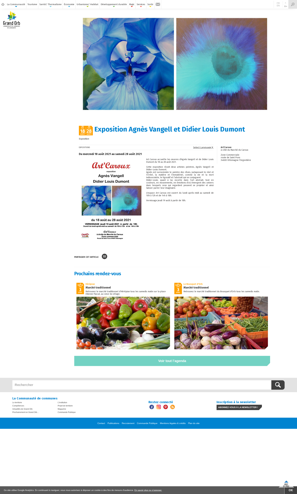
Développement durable (114, 4)
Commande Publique (67, 412)
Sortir (150, 4)
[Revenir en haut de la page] (286, 483)
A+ (285, 6)
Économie (69, 4)
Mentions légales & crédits (173, 423)
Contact (101, 423)
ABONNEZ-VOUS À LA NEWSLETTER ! (238, 407)
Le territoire (17, 402)
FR (278, 3)
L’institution (62, 402)
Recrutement (128, 423)
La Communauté (16, 4)
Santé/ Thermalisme (50, 4)
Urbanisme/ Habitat (87, 4)
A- (285, 3)
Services (141, 4)
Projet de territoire (65, 406)
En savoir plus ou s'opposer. (148, 490)
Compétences (18, 406)
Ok (291, 490)
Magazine (62, 409)
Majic (131, 4)
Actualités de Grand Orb (22, 409)
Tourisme (32, 4)
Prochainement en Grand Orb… (25, 412)
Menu (292, 4)
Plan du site (194, 423)
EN (278, 5)
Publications (113, 423)
